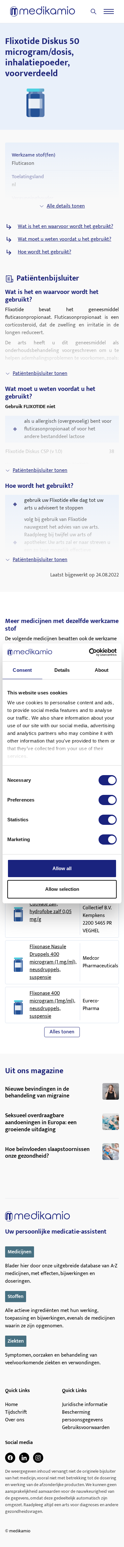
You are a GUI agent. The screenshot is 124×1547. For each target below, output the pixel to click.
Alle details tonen (66, 206)
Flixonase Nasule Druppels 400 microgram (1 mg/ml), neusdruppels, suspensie (53, 962)
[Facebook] (10, 1458)
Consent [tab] (22, 670)
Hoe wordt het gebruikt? (44, 252)
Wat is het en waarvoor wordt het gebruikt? (65, 227)
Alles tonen (62, 1032)
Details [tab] (62, 670)
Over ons (14, 1420)
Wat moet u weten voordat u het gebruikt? (64, 239)
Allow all (62, 868)
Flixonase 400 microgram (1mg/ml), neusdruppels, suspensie (52, 1005)
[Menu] (109, 11)
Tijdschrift (16, 1412)
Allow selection (62, 889)
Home (11, 1405)
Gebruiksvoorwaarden (86, 1428)
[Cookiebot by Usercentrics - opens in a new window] (89, 652)
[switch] (108, 800)
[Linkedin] (24, 1458)
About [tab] (102, 670)
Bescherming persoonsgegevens (82, 1416)
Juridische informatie (84, 1405)
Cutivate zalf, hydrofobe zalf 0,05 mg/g (51, 911)
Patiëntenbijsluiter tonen (40, 373)
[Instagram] (38, 1458)
